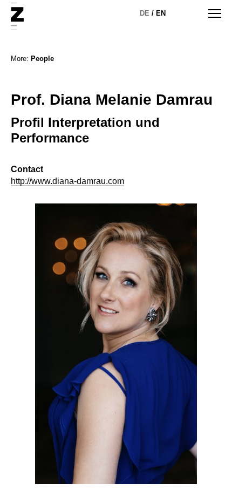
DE (144, 13)
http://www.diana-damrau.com (67, 181)
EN (161, 13)
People (42, 59)
